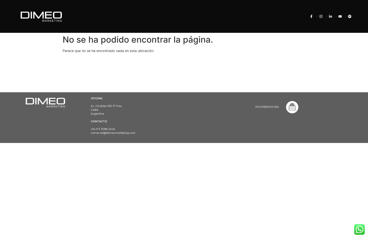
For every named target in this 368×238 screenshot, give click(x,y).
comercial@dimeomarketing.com (113, 132)
